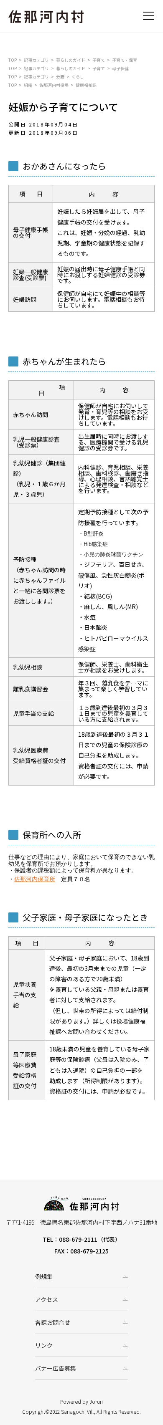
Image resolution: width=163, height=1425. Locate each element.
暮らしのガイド (70, 60)
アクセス (46, 1299)
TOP (12, 60)
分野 (60, 76)
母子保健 (120, 68)
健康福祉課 (86, 85)
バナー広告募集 (55, 1368)
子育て (98, 60)
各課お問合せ (52, 1322)
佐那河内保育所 (34, 879)
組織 (28, 85)
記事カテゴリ (36, 60)
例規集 (44, 1276)
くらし (77, 76)
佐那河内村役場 (54, 85)
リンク (44, 1345)
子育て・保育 (124, 60)
